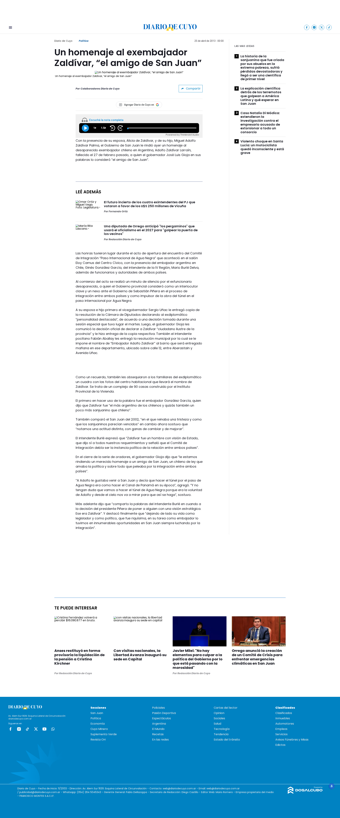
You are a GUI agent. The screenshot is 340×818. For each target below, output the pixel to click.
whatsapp (53, 729)
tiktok (27, 729)
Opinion (219, 713)
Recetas (158, 734)
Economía (97, 724)
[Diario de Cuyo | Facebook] (306, 27)
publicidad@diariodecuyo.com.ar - (41, 792)
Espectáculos (161, 718)
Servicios (281, 734)
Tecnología (222, 729)
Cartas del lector (225, 708)
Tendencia (221, 734)
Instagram (19, 729)
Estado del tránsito (227, 740)
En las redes (160, 740)
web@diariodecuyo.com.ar (179, 788)
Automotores (284, 724)
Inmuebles (282, 718)
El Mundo (158, 729)
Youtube (44, 729)
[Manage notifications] (332, 786)
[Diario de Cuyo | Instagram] (314, 27)
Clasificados (283, 713)
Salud (217, 724)
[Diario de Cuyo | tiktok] (329, 27)
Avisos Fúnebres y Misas (291, 740)
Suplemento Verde (103, 734)
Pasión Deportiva (164, 713)
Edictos (280, 745)
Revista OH (98, 740)
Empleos (281, 729)
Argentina (159, 724)
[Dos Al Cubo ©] (305, 793)
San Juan (96, 713)
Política (84, 41)
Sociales (219, 718)
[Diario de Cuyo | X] (321, 27)
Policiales (158, 708)
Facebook (10, 729)
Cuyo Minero (99, 729)
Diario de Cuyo (63, 41)
